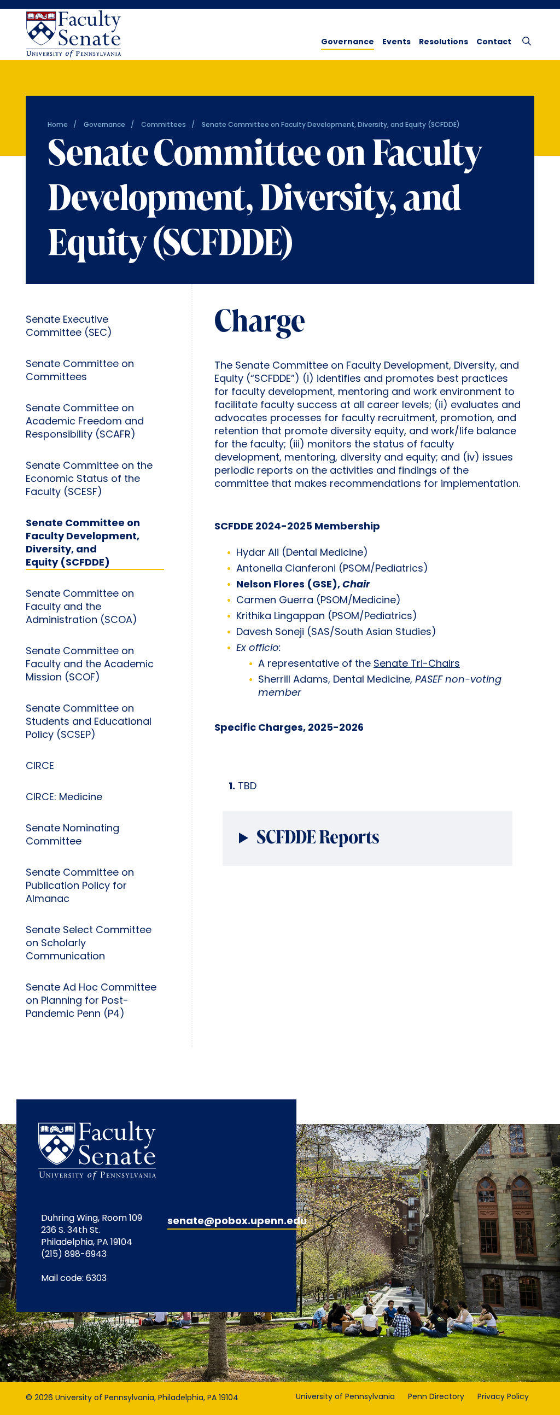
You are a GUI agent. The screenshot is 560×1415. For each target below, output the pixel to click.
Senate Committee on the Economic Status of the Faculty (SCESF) (89, 480)
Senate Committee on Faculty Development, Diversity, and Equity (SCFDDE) (83, 543)
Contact (493, 42)
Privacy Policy (503, 1397)
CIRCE (40, 767)
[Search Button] (524, 40)
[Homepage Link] (73, 34)
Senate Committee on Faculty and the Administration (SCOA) (81, 608)
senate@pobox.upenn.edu (237, 1222)
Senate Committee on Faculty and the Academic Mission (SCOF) (90, 665)
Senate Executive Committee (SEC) (69, 327)
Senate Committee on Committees (80, 371)
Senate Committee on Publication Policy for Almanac (80, 887)
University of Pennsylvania (345, 1397)
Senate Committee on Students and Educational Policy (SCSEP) (88, 722)
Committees (163, 125)
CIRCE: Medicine (64, 798)
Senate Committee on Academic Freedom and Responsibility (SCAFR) (85, 422)
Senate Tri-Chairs (417, 664)
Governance (347, 42)
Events (396, 42)
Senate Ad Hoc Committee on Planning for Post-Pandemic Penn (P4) (91, 1001)
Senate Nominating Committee (72, 835)
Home (58, 125)
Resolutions (443, 42)
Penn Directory (436, 1397)
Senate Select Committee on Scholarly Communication (88, 944)
